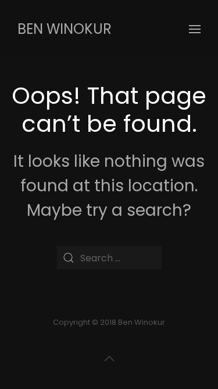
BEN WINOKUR (64, 28)
